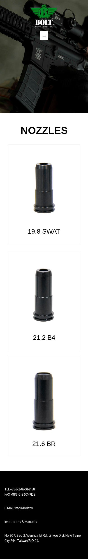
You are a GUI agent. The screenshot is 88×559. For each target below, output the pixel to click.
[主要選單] (44, 35)
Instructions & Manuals (21, 522)
